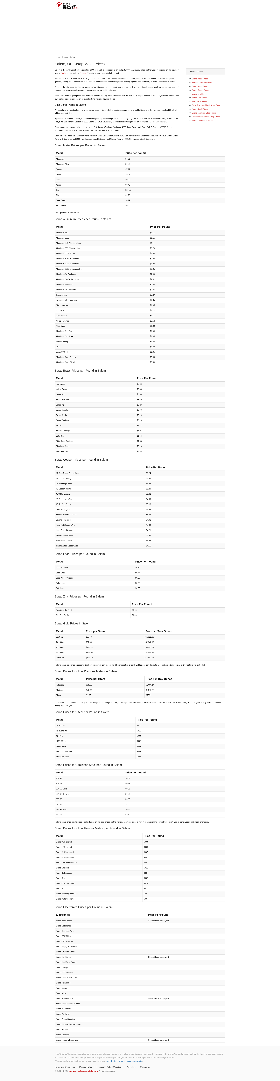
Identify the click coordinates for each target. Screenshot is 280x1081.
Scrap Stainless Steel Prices (204, 113)
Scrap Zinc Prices (199, 98)
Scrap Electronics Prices (202, 120)
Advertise (131, 1067)
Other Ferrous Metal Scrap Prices (206, 117)
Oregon (65, 57)
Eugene (83, 73)
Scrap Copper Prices (200, 90)
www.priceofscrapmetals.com (83, 1071)
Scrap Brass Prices (200, 86)
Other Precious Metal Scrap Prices (206, 105)
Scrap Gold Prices (199, 101)
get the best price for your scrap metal (124, 1061)
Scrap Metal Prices (200, 79)
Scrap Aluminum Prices (202, 82)
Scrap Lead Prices (200, 94)
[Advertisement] (140, 33)
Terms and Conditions (65, 1067)
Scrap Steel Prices (200, 109)
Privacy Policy (85, 1067)
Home (57, 57)
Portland (64, 73)
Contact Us (145, 1067)
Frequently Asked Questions (110, 1067)
